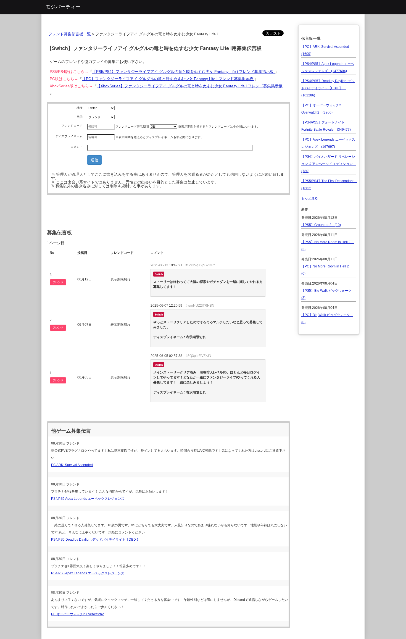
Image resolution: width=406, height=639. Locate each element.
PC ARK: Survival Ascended (72, 465)
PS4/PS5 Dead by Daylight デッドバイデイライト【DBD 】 (95, 539)
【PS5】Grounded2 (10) (321, 225)
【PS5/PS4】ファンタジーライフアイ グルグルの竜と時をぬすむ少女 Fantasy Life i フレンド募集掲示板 (183, 71)
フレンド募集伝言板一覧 (69, 34)
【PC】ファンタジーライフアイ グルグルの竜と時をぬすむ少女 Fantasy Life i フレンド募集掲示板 (168, 79)
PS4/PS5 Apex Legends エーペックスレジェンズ (87, 499)
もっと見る (309, 198)
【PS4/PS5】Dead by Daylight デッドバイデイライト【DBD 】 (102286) (328, 88)
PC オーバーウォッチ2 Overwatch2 (77, 614)
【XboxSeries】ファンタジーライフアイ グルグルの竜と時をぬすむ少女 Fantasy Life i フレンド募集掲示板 (190, 86)
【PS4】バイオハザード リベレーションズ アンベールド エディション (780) (328, 164)
